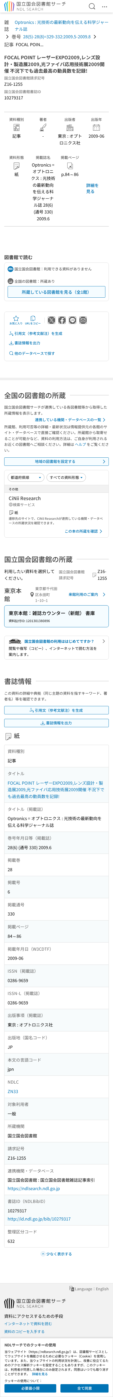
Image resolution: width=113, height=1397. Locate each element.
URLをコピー (33, 323)
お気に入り (16, 323)
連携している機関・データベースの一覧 (68, 419)
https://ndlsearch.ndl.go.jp (34, 1188)
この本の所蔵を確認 (81, 531)
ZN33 (13, 1091)
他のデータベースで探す (34, 353)
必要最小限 (30, 1388)
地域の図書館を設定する (55, 461)
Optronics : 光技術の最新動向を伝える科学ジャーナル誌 (62, 25)
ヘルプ (80, 444)
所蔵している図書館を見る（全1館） (56, 292)
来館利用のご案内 (83, 594)
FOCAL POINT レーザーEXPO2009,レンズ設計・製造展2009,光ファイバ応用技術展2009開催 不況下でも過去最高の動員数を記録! (56, 789)
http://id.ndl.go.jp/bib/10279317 (39, 1219)
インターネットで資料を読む (28, 1323)
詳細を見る (92, 188)
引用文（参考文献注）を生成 (38, 333)
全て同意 (84, 1388)
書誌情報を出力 (27, 342)
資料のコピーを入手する (24, 1331)
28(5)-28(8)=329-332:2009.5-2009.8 (57, 36)
